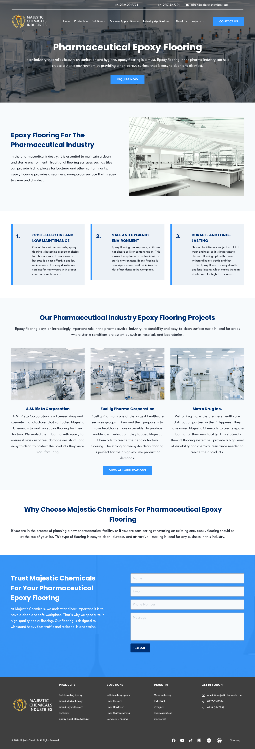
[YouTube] (182, 740)
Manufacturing (162, 695)
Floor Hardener (115, 707)
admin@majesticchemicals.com (209, 5)
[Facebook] (173, 740)
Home (66, 21)
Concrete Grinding (117, 719)
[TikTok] (191, 740)
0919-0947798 (129, 5)
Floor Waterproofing (118, 713)
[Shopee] (219, 740)
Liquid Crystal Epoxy (71, 707)
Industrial (159, 701)
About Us (181, 21)
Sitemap (235, 740)
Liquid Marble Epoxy (71, 701)
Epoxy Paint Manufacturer (74, 719)
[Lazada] (209, 740)
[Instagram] (199, 740)
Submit (140, 648)
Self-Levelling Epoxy (70, 695)
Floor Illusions (114, 701)
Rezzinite (64, 713)
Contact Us (228, 21)
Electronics (160, 719)
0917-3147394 (171, 5)
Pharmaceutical (163, 713)
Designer (159, 707)
